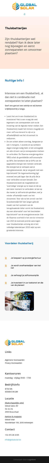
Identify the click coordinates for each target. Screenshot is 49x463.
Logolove (31, 459)
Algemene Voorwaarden (14, 360)
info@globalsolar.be (13, 439)
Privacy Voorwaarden (13, 363)
